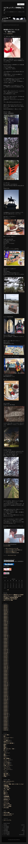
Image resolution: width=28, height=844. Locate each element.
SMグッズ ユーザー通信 (8, 600)
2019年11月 (6, 623)
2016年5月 (6, 675)
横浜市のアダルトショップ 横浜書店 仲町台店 (13, 596)
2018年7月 (6, 641)
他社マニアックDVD (7, 804)
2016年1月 (6, 681)
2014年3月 (6, 709)
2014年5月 (6, 706)
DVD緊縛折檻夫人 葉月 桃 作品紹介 (10, 598)
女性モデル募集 (7, 812)
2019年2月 (6, 632)
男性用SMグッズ (7, 799)
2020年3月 (6, 617)
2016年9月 (6, 670)
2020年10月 (6, 612)
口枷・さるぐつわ (7, 788)
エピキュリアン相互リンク (9, 813)
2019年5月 (6, 628)
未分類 (5, 776)
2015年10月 (6, 685)
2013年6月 (6, 721)
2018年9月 (6, 638)
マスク (5, 751)
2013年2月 (6, 727)
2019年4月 (6, 630)
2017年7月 (6, 656)
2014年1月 (6, 712)
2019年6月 (6, 627)
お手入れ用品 (6, 807)
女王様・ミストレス (7, 765)
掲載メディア (6, 775)
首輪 (4, 754)
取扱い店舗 (6, 773)
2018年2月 (6, 646)
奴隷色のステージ (7, 741)
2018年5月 (6, 643)
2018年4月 (6, 645)
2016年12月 (6, 666)
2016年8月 (6, 671)
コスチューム (6, 752)
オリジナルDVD (7, 762)
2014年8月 (6, 702)
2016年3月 (6, 678)
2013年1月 (6, 728)
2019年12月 (6, 621)
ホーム (5, 20)
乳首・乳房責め (7, 758)
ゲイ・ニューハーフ (7, 769)
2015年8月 (6, 688)
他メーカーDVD (7, 764)
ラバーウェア (6, 800)
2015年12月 (6, 682)
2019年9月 (6, 624)
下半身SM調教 (6, 786)
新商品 (5, 744)
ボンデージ (6, 739)
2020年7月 (6, 614)
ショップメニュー (7, 782)
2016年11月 (6, 667)
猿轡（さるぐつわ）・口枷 (9, 748)
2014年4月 (6, 707)
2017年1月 (6, 664)
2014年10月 (6, 699)
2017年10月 (6, 652)
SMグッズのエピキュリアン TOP (12, 548)
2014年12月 (6, 696)
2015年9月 (6, 687)
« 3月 (8, 589)
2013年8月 (6, 718)
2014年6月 (6, 705)
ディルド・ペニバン (7, 759)
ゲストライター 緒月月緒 (8, 743)
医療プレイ (6, 793)
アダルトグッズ (7, 768)
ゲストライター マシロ (12, 555)
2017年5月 (6, 659)
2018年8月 (6, 639)
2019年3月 (6, 631)
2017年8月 (6, 655)
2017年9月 (6, 653)
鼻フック (5, 750)
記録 (4, 736)
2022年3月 (6, 605)
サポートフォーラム (7, 820)
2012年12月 (6, 730)
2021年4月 (6, 610)
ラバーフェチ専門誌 (7, 806)
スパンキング (6, 761)
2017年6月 (6, 657)
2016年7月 (6, 673)
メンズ (5, 771)
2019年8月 (6, 625)
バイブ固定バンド (7, 740)
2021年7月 (6, 606)
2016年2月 (6, 680)
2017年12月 (6, 649)
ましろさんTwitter (7, 545)
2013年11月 (6, 714)
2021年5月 (6, 609)
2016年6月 (6, 674)
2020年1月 (6, 620)
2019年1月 (6, 634)
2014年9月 (6, 700)
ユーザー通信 (6, 734)
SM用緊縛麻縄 (6, 796)
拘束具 (5, 747)
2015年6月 (6, 689)
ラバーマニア (6, 766)
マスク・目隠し (7, 789)
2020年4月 (6, 616)
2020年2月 (6, 619)
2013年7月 (6, 720)
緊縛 (4, 745)
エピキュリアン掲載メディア (11, 551)
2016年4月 (6, 677)
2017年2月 (6, 663)
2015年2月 (6, 695)
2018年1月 (6, 648)
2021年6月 (6, 607)
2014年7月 (6, 703)
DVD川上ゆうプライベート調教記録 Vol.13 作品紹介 (14, 594)
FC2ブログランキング (8, 815)
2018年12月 (6, 635)
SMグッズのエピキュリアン (9, 781)
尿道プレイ (6, 755)
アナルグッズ (6, 795)
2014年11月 (6, 698)
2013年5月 (6, 723)
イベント (5, 772)
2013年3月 (6, 725)
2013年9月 (6, 717)
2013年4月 (6, 724)
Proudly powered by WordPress (14, 839)
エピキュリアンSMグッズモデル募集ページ (14, 549)
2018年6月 (6, 642)
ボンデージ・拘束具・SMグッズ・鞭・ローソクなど (14, 784)
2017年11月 (6, 650)
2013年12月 (6, 713)
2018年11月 (6, 637)
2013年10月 (6, 716)
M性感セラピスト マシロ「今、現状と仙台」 (11, 31)
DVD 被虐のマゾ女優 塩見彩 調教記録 (11, 597)
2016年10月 (6, 668)
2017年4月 (6, 660)
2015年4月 (6, 692)
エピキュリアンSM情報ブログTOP (12, 552)
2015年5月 (6, 691)
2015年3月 (6, 694)
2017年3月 (6, 662)
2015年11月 (6, 684)
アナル (5, 757)
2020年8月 (6, 613)
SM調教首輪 (6, 785)
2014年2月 (6, 710)
